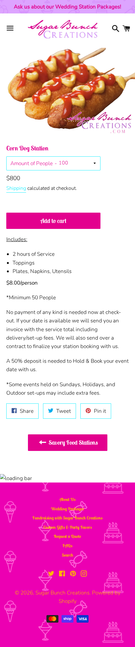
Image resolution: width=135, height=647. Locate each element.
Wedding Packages (67, 509)
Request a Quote (67, 536)
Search (67, 555)
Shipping (16, 188)
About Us (68, 499)
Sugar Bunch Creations (62, 592)
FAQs (67, 545)
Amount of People (31, 163)
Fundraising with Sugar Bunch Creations (67, 518)
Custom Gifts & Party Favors (67, 527)
